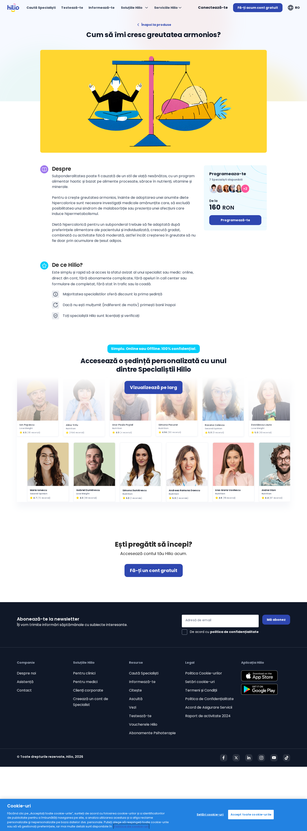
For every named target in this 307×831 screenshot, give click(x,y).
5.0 (210, 432)
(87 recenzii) (276, 497)
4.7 (35, 497)
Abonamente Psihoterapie (152, 733)
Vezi (132, 707)
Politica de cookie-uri (131, 826)
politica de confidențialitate (234, 632)
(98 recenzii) (90, 497)
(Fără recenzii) (76, 432)
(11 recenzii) (218, 432)
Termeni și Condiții (201, 690)
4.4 (267, 497)
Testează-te (140, 715)
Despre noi (26, 673)
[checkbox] (220, 632)
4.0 (117, 432)
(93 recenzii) (265, 432)
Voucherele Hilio (143, 724)
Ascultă (135, 698)
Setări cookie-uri (200, 681)
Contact (24, 690)
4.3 (81, 497)
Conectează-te (213, 7)
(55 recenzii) (229, 497)
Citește (135, 690)
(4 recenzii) (126, 432)
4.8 (220, 497)
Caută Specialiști (143, 673)
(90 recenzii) (33, 432)
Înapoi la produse (156, 24)
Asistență (25, 681)
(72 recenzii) (44, 497)
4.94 (164, 432)
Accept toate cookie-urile (251, 814)
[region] (153, 815)
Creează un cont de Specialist (90, 701)
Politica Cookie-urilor (203, 673)
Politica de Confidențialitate (209, 698)
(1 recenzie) (136, 497)
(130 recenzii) (174, 432)
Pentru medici (85, 681)
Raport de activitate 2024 (208, 715)
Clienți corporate (88, 690)
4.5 (24, 432)
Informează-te (142, 681)
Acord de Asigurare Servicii (208, 707)
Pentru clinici (84, 673)
